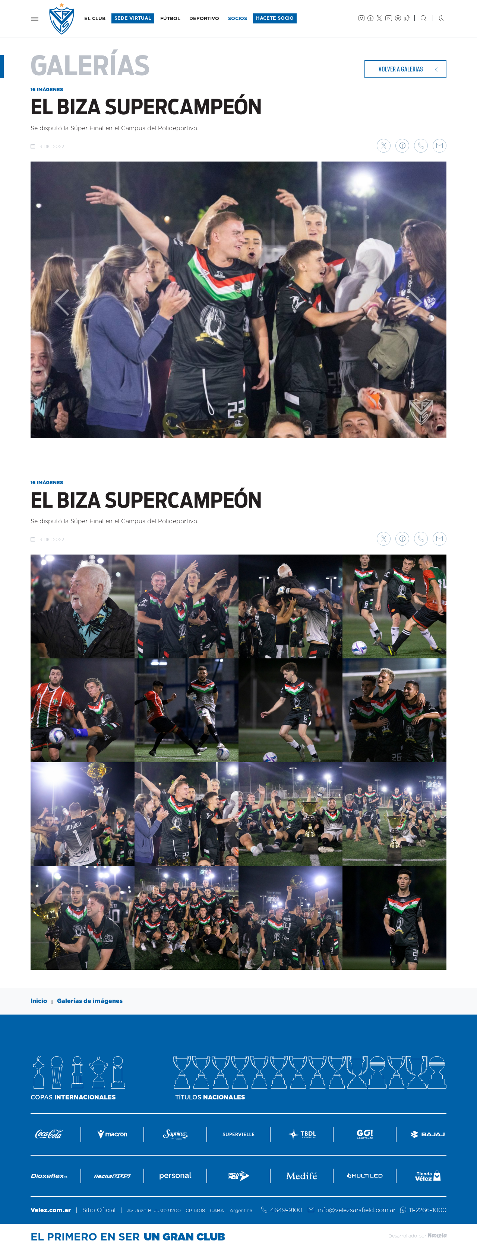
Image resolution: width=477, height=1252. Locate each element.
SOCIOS (237, 18)
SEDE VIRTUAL (132, 18)
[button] (384, 146)
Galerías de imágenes (90, 1001)
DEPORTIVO (204, 18)
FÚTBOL (170, 18)
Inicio (39, 1001)
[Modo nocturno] (436, 19)
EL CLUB (94, 18)
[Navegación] (34, 19)
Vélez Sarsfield (62, 19)
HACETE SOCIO (275, 18)
